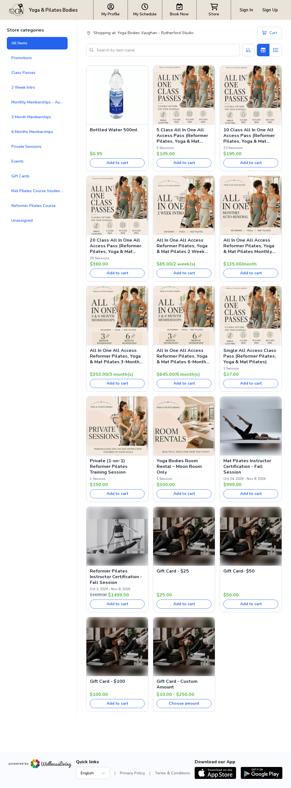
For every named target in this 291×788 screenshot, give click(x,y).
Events (17, 161)
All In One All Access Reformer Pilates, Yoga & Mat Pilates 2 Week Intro (182, 245)
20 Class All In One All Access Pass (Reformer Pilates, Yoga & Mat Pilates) (115, 245)
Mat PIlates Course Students (37, 191)
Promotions (21, 58)
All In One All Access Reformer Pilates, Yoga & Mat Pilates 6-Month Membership (182, 356)
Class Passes (23, 72)
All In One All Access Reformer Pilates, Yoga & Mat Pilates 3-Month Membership (115, 356)
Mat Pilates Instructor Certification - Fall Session (247, 466)
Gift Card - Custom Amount (177, 684)
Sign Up (270, 10)
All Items (19, 43)
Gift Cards (20, 176)
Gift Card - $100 (107, 681)
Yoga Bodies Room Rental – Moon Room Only (179, 466)
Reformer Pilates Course (33, 205)
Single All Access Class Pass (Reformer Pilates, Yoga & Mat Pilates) (249, 356)
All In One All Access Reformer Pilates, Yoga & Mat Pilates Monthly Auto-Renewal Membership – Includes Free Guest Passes (248, 245)
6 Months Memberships (32, 131)
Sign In (246, 10)
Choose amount (184, 703)
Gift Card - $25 (173, 571)
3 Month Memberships (31, 117)
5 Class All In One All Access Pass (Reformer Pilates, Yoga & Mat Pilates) (182, 135)
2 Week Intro (23, 87)
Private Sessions (26, 146)
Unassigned (22, 220)
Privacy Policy (132, 773)
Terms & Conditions (172, 773)
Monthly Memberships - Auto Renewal (39, 102)
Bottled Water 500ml (114, 130)
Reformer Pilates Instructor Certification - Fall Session (116, 576)
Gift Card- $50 (239, 571)
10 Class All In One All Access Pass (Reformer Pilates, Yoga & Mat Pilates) (249, 135)
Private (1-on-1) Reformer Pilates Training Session (109, 466)
